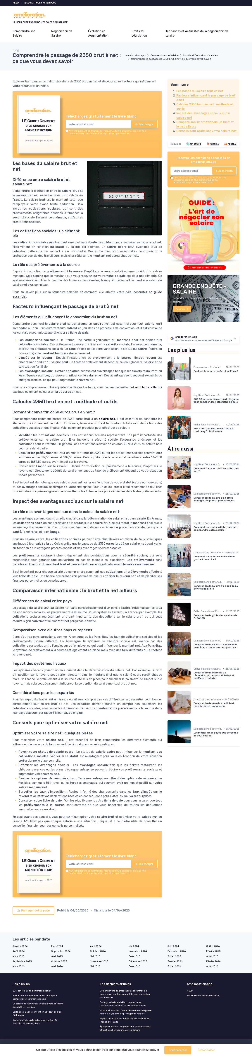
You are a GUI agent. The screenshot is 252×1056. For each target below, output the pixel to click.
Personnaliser (206, 1050)
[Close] (193, 500)
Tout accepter (178, 1050)
